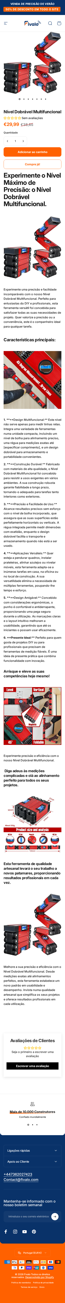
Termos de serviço (29, 1287)
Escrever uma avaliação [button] (32, 1066)
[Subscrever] (54, 1216)
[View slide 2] (32, 1125)
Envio (42, 1287)
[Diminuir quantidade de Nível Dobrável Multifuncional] (7, 141)
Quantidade (11, 132)
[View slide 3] (37, 1125)
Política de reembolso (21, 1283)
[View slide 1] (28, 1125)
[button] (13, 118)
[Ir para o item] (19, 99)
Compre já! (32, 164)
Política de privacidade (43, 1283)
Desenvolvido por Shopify (39, 1277)
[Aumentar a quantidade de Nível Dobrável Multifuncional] (23, 141)
